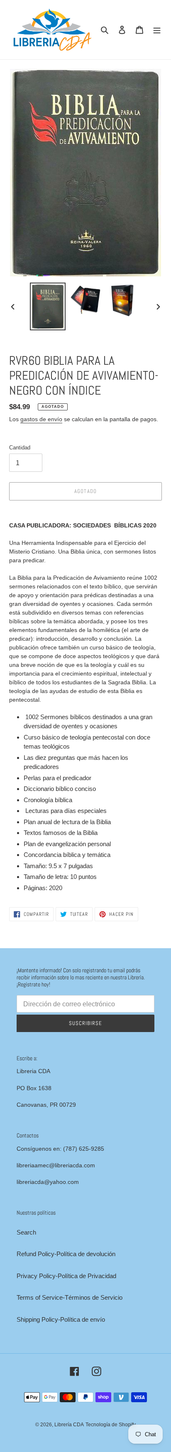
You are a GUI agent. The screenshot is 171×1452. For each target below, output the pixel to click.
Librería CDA (69, 1425)
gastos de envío (41, 419)
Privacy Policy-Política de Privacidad (66, 1275)
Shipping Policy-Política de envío (61, 1319)
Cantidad (19, 447)
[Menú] (157, 30)
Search (26, 1232)
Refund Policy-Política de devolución (66, 1253)
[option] (48, 306)
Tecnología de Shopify (111, 1425)
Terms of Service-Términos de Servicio (69, 1297)
